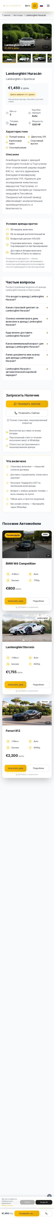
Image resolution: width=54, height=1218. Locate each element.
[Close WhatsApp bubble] (49, 1196)
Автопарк (18, 15)
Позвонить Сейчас (29, 412)
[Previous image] (6, 37)
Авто (27, 5)
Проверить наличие (29, 403)
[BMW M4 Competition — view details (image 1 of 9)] (27, 544)
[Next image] (47, 37)
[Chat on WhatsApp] (35, 6)
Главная (6, 15)
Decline (27, 1202)
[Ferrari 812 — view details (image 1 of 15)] (27, 711)
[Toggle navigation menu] (48, 5)
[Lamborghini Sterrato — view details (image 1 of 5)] (27, 628)
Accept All (44, 1202)
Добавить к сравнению (28, 607)
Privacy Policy (7, 1205)
